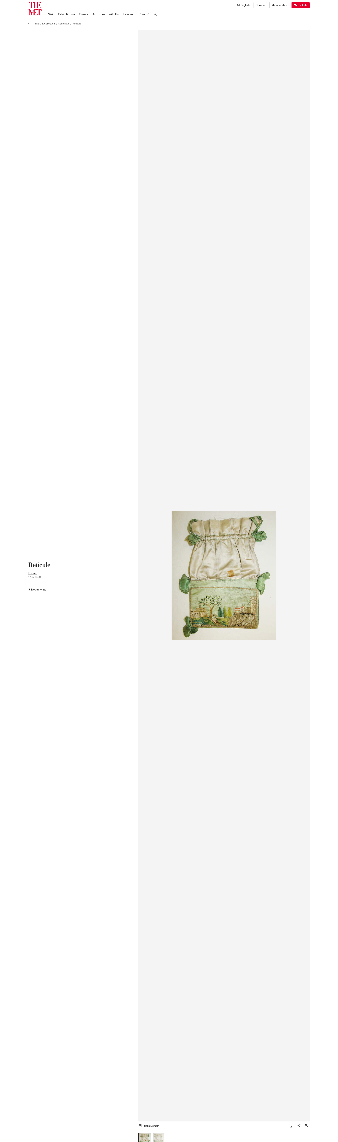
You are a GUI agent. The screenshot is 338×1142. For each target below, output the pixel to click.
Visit (51, 14)
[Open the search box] (155, 14)
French (32, 573)
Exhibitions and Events (73, 14)
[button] (224, 575)
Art (94, 14)
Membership (279, 5)
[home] (29, 23)
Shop (143, 14)
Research (129, 14)
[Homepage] (35, 8)
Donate (260, 5)
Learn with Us (110, 14)
